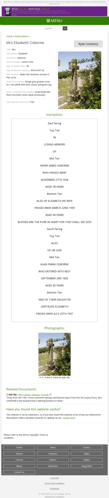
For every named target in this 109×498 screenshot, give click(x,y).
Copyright (54, 478)
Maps (86, 453)
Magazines (86, 466)
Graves (19, 453)
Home (9, 36)
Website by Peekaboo (54, 496)
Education (53, 466)
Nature (53, 459)
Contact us (19, 472)
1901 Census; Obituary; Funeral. (33, 394)
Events (86, 447)
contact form (69, 417)
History (19, 459)
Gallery (86, 459)
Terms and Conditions (54, 483)
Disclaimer (54, 488)
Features (53, 453)
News (53, 447)
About (19, 466)
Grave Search (21, 36)
